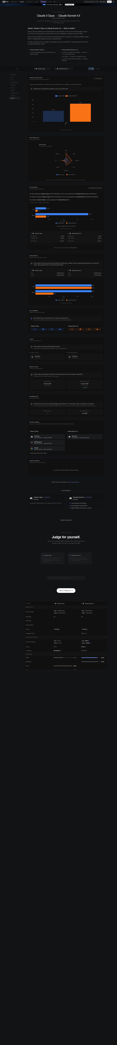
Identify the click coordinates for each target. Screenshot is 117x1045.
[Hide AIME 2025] (50, 661)
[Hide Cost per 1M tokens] (50, 642)
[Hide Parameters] (50, 620)
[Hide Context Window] (50, 612)
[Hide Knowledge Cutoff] (50, 633)
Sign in (109, 1)
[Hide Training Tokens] (50, 625)
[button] (48, 69)
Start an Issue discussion (74, 482)
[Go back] (17, 68)
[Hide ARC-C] (50, 666)
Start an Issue (74, 247)
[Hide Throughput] (50, 650)
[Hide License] (50, 629)
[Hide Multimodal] (50, 616)
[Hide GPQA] (50, 657)
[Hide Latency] (50, 646)
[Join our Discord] (54, 2)
